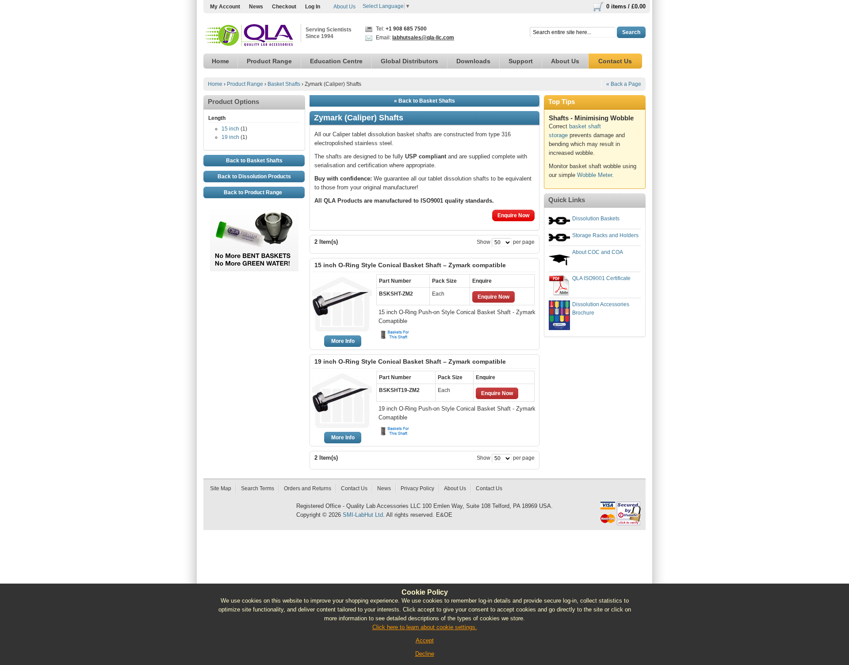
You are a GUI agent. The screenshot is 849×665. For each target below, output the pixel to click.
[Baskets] (395, 334)
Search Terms (257, 488)
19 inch (230, 137)
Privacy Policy (417, 488)
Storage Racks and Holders (605, 235)
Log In (312, 7)
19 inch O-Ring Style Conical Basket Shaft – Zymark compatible (410, 361)
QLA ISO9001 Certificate (601, 278)
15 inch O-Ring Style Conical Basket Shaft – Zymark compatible (410, 265)
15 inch (230, 129)
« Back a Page (623, 84)
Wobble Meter (594, 175)
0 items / (626, 6)
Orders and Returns (307, 488)
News (256, 7)
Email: (414, 38)
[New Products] (254, 213)
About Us (344, 7)
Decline (424, 653)
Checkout (284, 7)
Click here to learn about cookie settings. (424, 627)
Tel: (401, 29)
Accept (425, 640)
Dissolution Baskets (596, 218)
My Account (225, 7)
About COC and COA (597, 252)
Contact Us (354, 488)
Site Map (220, 488)
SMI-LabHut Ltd (363, 514)
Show (483, 242)
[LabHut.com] (249, 35)
